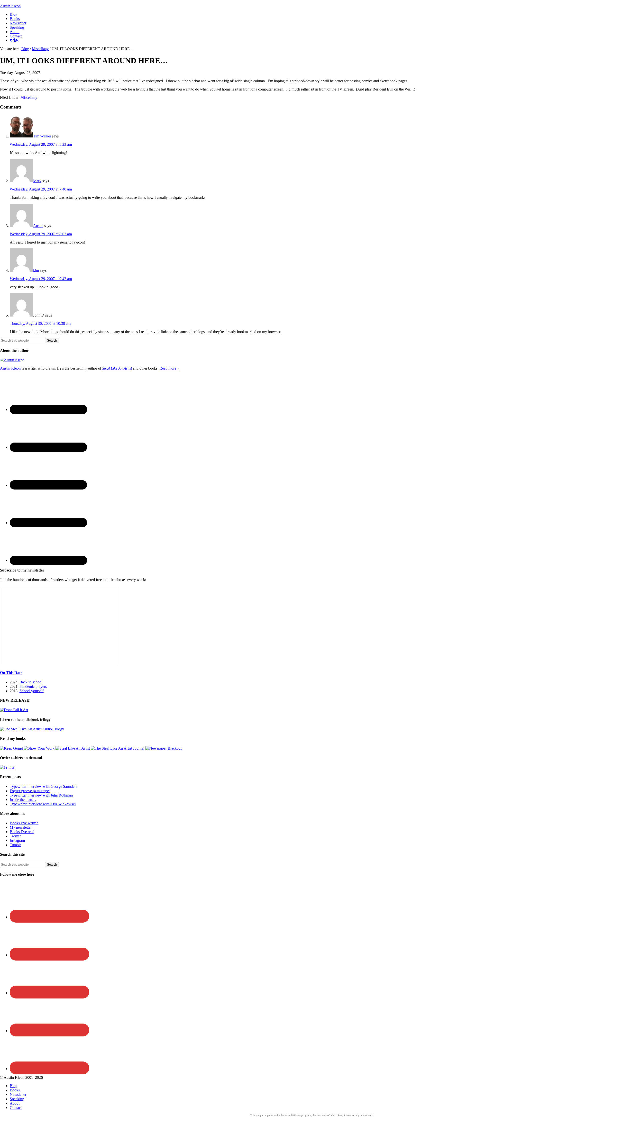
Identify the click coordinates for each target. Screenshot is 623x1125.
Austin (38, 226)
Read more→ (169, 368)
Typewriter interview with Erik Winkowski (43, 804)
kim (36, 270)
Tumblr (15, 845)
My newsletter (21, 827)
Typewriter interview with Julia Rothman (41, 795)
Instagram (17, 840)
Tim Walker (42, 136)
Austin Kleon (10, 6)
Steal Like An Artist (117, 368)
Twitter (15, 836)
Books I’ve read (22, 832)
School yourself (31, 691)
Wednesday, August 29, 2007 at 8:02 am (41, 234)
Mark (37, 181)
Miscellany (28, 97)
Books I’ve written (24, 823)
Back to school (30, 682)
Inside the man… (23, 800)
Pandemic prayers (33, 686)
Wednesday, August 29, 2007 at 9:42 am (41, 279)
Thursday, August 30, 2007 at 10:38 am (40, 323)
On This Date (11, 673)
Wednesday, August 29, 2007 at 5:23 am (41, 144)
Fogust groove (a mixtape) (30, 791)
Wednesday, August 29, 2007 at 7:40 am (41, 189)
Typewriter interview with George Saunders (43, 786)
